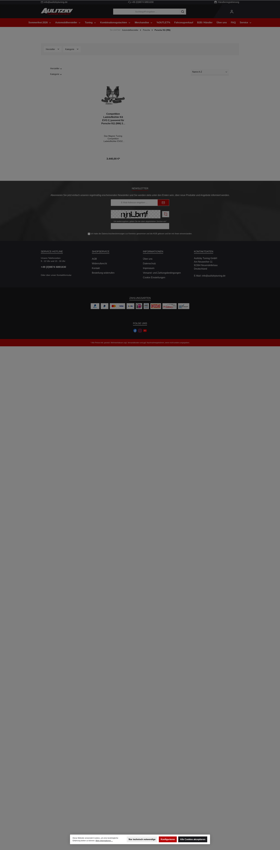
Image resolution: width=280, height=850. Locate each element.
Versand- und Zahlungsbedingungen (162, 273)
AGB (155, 234)
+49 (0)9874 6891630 (142, 2)
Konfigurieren (168, 839)
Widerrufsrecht (99, 263)
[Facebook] (135, 330)
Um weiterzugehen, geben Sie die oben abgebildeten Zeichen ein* (140, 221)
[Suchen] (182, 12)
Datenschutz (149, 263)
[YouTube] (145, 330)
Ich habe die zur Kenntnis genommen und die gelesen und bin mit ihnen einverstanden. (141, 234)
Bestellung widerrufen (103, 273)
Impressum (148, 268)
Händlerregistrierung (228, 2)
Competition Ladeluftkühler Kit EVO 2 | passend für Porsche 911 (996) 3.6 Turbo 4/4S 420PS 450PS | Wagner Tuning (113, 119)
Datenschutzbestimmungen (113, 234)
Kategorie (70, 49)
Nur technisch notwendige (142, 839)
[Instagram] (140, 330)
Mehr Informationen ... (104, 841)
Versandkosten (133, 343)
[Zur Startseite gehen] (57, 11)
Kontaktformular (64, 275)
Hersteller (51, 49)
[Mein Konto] (232, 12)
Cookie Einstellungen (154, 277)
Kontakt (96, 268)
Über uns (147, 259)
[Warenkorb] (238, 10)
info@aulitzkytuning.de (56, 2)
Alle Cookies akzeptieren (192, 839)
